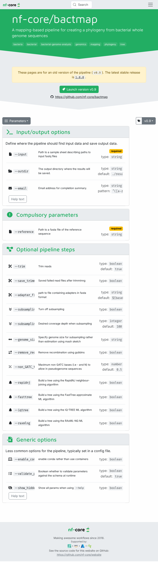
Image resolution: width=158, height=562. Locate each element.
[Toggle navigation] (150, 4)
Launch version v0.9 (81, 89)
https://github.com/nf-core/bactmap (81, 97)
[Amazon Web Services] (76, 545)
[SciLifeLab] (89, 545)
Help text (17, 199)
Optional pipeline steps (45, 249)
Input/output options (42, 132)
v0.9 (147, 121)
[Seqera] (69, 545)
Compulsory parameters (46, 214)
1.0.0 (79, 77)
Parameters (17, 121)
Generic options (35, 439)
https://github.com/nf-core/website (79, 554)
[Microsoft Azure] (83, 545)
